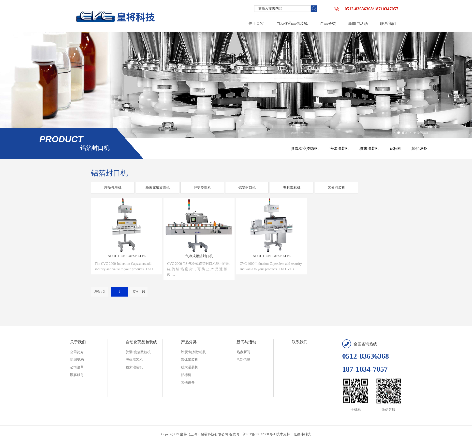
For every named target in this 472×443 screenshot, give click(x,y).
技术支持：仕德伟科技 (293, 434)
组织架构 (77, 360)
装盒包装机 (336, 188)
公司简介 (77, 352)
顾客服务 (77, 375)
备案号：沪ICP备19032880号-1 (252, 434)
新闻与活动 (246, 342)
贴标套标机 (291, 188)
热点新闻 (243, 352)
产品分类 (189, 342)
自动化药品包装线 (141, 342)
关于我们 (78, 342)
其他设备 (419, 148)
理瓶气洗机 (112, 188)
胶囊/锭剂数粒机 (305, 148)
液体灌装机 (339, 148)
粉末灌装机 (369, 148)
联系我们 (300, 342)
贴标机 (395, 148)
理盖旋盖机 (202, 188)
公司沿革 (77, 367)
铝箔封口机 (420, 133)
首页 (404, 133)
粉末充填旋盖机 (158, 188)
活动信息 (243, 360)
